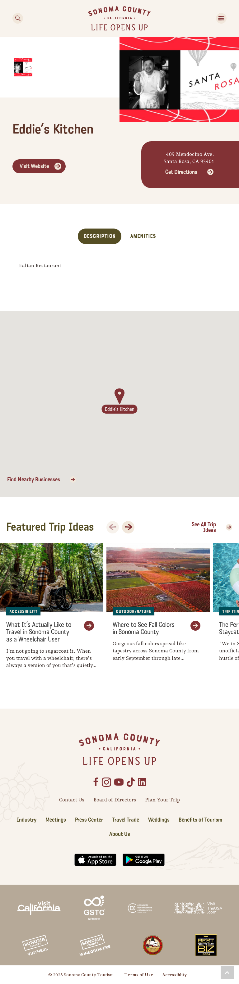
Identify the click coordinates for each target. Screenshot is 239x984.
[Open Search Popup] (17, 18)
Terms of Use (138, 974)
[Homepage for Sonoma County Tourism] (119, 18)
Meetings (55, 820)
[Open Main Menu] (221, 18)
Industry (26, 820)
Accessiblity (174, 974)
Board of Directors (114, 800)
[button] (227, 972)
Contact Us (71, 800)
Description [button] (99, 236)
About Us (119, 834)
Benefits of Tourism (200, 820)
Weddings (159, 820)
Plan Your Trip (162, 800)
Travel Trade (125, 820)
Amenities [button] (143, 236)
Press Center (89, 820)
